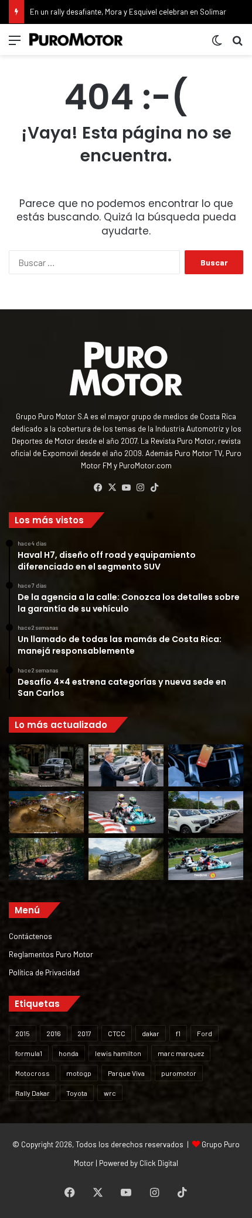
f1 (178, 1033)
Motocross (32, 1073)
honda (69, 1053)
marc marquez (181, 1053)
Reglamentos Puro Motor (51, 954)
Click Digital (158, 1163)
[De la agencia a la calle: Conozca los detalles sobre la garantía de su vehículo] (126, 765)
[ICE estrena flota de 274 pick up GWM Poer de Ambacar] (205, 812)
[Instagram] (140, 488)
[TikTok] (154, 488)
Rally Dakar (32, 1093)
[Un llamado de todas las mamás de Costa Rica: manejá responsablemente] (205, 765)
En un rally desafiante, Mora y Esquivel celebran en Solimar (128, 11)
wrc (110, 1093)
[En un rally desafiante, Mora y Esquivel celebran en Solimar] (46, 859)
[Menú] (15, 44)
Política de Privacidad (44, 972)
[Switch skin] (217, 44)
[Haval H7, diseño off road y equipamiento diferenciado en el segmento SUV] (46, 765)
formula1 (28, 1053)
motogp (78, 1073)
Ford (204, 1033)
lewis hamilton (118, 1053)
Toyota (76, 1093)
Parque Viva (126, 1073)
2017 (84, 1033)
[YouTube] (126, 488)
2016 (53, 1033)
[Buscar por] (237, 44)
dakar (150, 1033)
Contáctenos (30, 936)
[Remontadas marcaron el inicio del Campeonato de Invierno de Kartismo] (205, 859)
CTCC (116, 1033)
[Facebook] (98, 488)
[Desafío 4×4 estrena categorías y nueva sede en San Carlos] (46, 812)
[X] (112, 488)
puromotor (178, 1073)
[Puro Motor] (76, 39)
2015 (22, 1033)
